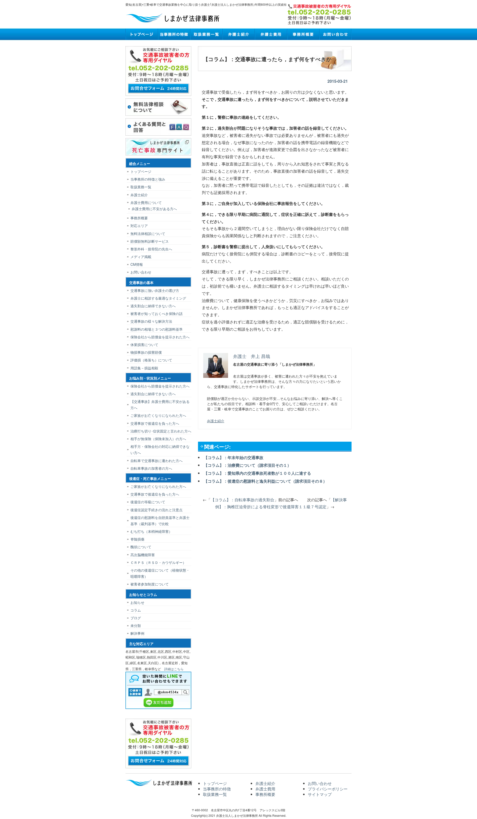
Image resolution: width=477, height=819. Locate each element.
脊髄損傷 (137, 539)
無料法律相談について (147, 233)
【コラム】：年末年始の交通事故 (233, 457)
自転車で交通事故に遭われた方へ (156, 460)
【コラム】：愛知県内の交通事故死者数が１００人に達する (257, 473)
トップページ (141, 34)
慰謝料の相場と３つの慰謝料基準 (156, 329)
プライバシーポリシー (328, 789)
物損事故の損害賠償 (146, 352)
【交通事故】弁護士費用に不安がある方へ (160, 404)
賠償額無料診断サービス (149, 241)
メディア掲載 (140, 256)
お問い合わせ (335, 34)
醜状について (140, 546)
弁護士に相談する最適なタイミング (158, 298)
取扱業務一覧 (206, 34)
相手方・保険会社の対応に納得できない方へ (160, 449)
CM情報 (136, 264)
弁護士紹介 (238, 34)
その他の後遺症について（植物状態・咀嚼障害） (160, 573)
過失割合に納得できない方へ (153, 305)
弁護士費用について (146, 202)
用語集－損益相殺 (144, 367)
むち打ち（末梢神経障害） (151, 531)
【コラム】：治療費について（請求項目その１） (247, 465)
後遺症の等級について (147, 501)
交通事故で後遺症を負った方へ (154, 423)
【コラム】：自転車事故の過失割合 (242, 500)
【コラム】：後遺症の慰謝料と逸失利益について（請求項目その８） (265, 481)
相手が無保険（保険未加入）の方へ (158, 438)
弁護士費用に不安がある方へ (154, 208)
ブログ (135, 617)
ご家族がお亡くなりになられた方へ (158, 415)
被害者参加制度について (149, 584)
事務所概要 (303, 34)
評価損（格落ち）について (151, 359)
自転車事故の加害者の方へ (151, 468)
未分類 (135, 625)
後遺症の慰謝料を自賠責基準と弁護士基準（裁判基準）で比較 (160, 520)
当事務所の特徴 (174, 34)
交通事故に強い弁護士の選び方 (154, 290)
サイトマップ (320, 794)
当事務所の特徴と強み (147, 179)
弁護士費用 (271, 34)
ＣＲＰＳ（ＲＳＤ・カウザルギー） (158, 562)
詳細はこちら (174, 668)
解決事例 (137, 633)
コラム (135, 610)
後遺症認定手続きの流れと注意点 (156, 509)
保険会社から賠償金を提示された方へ (160, 336)
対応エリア (139, 225)
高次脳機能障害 (142, 554)
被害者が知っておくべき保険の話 (156, 313)
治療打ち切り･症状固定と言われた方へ (160, 431)
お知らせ (137, 602)
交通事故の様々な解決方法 (151, 321)
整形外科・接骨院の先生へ (151, 248)
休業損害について (144, 344)
